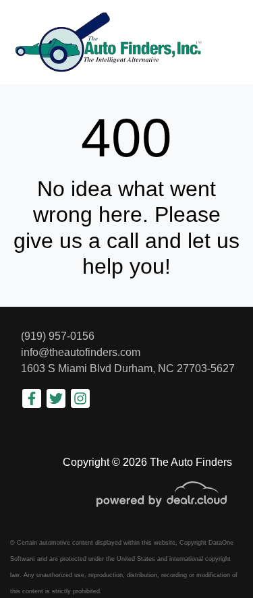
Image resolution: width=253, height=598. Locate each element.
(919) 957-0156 (57, 336)
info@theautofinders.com (80, 352)
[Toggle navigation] (229, 42)
